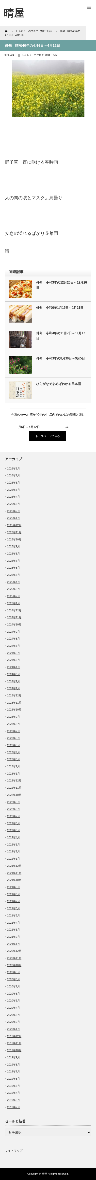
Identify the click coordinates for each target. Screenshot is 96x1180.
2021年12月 (14, 865)
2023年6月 (13, 737)
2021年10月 (14, 879)
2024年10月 (14, 624)
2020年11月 (14, 958)
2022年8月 (13, 808)
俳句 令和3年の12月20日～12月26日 (61, 285)
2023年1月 (13, 773)
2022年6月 (13, 823)
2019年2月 (13, 1107)
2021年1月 (13, 943)
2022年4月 (13, 837)
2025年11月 (14, 532)
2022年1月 (13, 858)
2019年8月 (13, 1064)
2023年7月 (13, 731)
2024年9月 (13, 631)
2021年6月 (13, 908)
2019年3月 (13, 1099)
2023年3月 (13, 759)
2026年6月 (13, 482)
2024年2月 (13, 681)
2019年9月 (13, 1057)
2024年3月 (13, 674)
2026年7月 (13, 475)
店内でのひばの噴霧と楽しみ (67, 417)
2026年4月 (13, 496)
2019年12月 (14, 1036)
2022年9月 (13, 802)
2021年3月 (13, 929)
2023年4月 (13, 752)
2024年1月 (13, 688)
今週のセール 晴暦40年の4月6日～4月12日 (29, 417)
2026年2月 (13, 511)
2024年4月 (13, 667)
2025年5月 (13, 574)
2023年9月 (13, 716)
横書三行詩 (51, 55)
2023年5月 (13, 745)
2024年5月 (13, 659)
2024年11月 (14, 617)
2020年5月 (13, 1000)
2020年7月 (13, 986)
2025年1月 (13, 603)
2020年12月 (14, 950)
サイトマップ (14, 1150)
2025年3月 (13, 588)
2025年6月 (13, 567)
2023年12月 (14, 695)
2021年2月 (13, 936)
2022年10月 (14, 794)
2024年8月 (13, 638)
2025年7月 (13, 560)
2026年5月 (13, 489)
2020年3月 (13, 1014)
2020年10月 (14, 965)
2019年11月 (14, 1043)
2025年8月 (13, 553)
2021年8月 (13, 894)
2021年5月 (13, 915)
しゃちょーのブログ (33, 55)
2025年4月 (13, 581)
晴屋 (44, 1173)
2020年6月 (13, 993)
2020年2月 (13, 1021)
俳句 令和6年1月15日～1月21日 (59, 308)
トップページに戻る (47, 436)
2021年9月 (13, 887)
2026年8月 (13, 468)
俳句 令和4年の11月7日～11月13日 (60, 335)
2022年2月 (13, 851)
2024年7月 (13, 645)
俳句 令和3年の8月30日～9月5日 (60, 358)
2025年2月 (13, 596)
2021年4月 (13, 922)
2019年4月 (13, 1092)
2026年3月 (13, 503)
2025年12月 (14, 525)
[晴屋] (14, 13)
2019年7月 (13, 1071)
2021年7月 (13, 901)
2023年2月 (13, 766)
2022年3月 (13, 844)
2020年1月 (13, 1028)
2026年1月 (13, 517)
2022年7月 (13, 816)
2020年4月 (13, 1007)
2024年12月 (14, 610)
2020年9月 (13, 972)
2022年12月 (14, 780)
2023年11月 (14, 702)
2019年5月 (13, 1085)
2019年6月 (13, 1078)
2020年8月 (13, 979)
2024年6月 (13, 652)
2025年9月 (13, 546)
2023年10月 (14, 709)
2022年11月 (14, 787)
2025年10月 (14, 539)
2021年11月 (14, 872)
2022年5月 (13, 830)
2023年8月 (13, 723)
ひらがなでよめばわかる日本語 (58, 384)
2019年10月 (14, 1050)
